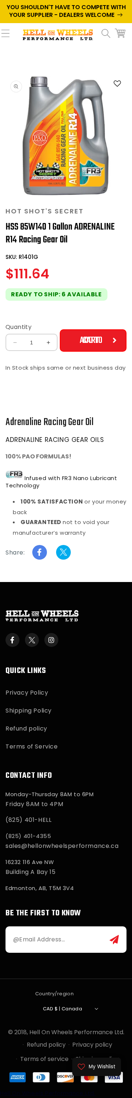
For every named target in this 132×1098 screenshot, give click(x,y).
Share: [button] (15, 552)
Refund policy (26, 728)
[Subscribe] (114, 939)
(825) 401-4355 (28, 836)
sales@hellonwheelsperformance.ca (62, 846)
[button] (9, 38)
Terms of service (44, 1059)
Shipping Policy (29, 710)
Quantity (19, 327)
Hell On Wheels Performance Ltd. (76, 1032)
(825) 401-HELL (28, 820)
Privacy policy (92, 1044)
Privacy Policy (27, 692)
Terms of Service (32, 746)
